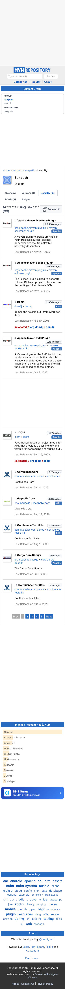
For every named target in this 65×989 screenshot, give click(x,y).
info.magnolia (22, 502)
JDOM (21, 432)
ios (45, 899)
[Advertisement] (32, 32)
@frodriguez (46, 939)
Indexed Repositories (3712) (32, 724)
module (23, 909)
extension (38, 894)
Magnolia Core (26, 498)
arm (48, 881)
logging (41, 904)
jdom (17, 436)
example (24, 894)
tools (59, 918)
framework (51, 894)
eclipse (12, 894)
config (28, 890)
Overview (10, 192)
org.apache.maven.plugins (30, 227)
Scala (26, 946)
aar (6, 881)
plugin (11, 914)
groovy (32, 899)
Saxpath (8, 99)
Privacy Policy (45, 983)
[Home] (32, 72)
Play (33, 946)
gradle (20, 899)
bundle (44, 886)
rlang (38, 914)
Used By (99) (48, 192)
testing (49, 918)
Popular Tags (32, 874)
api (40, 881)
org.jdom (36, 460)
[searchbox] (24, 76)
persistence (53, 909)
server (55, 914)
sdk (46, 914)
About (47, 81)
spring (20, 918)
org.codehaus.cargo (26, 559)
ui (22, 924)
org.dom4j (36, 326)
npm (33, 909)
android (16, 881)
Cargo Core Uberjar (29, 555)
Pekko (49, 946)
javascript (55, 899)
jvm (10, 904)
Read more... (32, 958)
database (55, 890)
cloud (19, 890)
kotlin (19, 904)
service (8, 918)
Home (6, 170)
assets (57, 881)
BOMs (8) (10, 199)
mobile (10, 909)
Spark (40, 946)
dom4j (18, 306)
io (40, 899)
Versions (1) (28, 192)
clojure (8, 890)
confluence (53, 476)
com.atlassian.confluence (29, 476)
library (30, 904)
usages (52, 224)
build (10, 886)
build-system (27, 886)
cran (37, 890)
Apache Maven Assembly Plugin (36, 220)
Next (49, 616)
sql (29, 918)
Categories (20, 81)
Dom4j (21, 301)
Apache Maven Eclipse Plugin (35, 262)
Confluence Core (27, 471)
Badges (26, 199)
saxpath (17, 170)
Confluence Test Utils (30, 525)
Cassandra (32, 950)
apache (30, 881)
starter (37, 918)
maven (52, 904)
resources (26, 914)
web (29, 924)
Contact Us (27, 983)
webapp (39, 923)
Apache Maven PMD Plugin (33, 337)
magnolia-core (41, 502)
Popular (35, 81)
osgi (41, 909)
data (45, 890)
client (55, 886)
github (8, 899)
